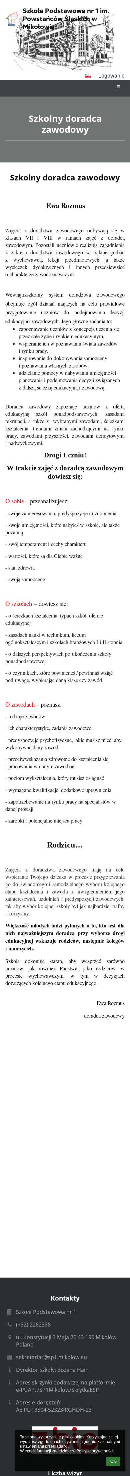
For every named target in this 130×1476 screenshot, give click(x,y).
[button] (88, 76)
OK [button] (113, 1461)
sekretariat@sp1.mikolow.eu (51, 1357)
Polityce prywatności (94, 1451)
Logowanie (111, 76)
